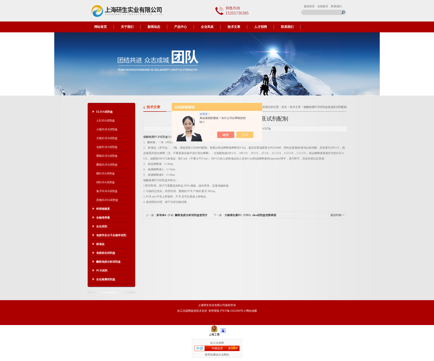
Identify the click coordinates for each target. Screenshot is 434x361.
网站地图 (251, 310)
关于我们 (127, 26)
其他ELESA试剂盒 (107, 200)
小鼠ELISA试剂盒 (107, 129)
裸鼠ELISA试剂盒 (107, 155)
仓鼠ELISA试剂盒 (107, 147)
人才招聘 (260, 26)
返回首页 (309, 6)
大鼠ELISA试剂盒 (107, 138)
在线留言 (322, 6)
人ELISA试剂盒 (105, 120)
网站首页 (100, 26)
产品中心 (180, 26)
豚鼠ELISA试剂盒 (107, 164)
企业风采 (207, 26)
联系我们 (336, 6)
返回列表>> (337, 215)
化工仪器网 (184, 310)
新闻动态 (154, 26)
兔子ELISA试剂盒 (107, 191)
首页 (284, 107)
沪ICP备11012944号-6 (232, 310)
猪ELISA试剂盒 (105, 173)
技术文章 (234, 26)
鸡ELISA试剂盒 (105, 182)
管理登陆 (213, 310)
